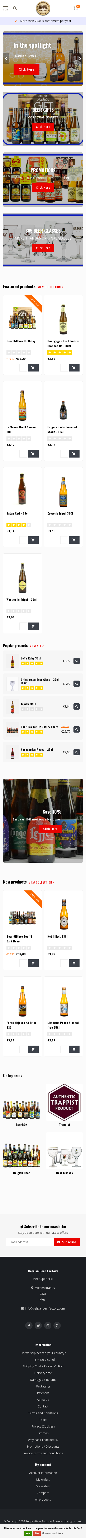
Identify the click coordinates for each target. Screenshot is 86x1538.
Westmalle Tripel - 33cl (21, 599)
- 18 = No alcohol (43, 1360)
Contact (43, 1406)
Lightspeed (75, 1521)
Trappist (51, 1086)
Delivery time (43, 1373)
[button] (6, 58)
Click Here (26, 69)
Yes (28, 1533)
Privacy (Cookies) (43, 1426)
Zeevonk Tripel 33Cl (60, 513)
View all (36, 645)
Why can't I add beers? (43, 1440)
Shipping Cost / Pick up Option (43, 1366)
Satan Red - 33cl (17, 513)
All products (43, 1499)
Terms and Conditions (43, 1413)
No (37, 1533)
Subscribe (69, 1242)
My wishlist (43, 1486)
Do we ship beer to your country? (43, 1353)
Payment (43, 1393)
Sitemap (43, 1433)
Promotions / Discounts (43, 1446)
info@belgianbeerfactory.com (45, 1308)
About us (43, 1400)
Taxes (43, 1420)
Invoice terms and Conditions (43, 1453)
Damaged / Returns (43, 1380)
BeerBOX (9, 1086)
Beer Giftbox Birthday (20, 341)
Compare (43, 1493)
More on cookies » (52, 1533)
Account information (43, 1473)
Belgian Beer (11, 1134)
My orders (43, 1479)
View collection (50, 287)
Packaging (43, 1386)
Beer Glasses (55, 1134)
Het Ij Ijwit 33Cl (57, 936)
